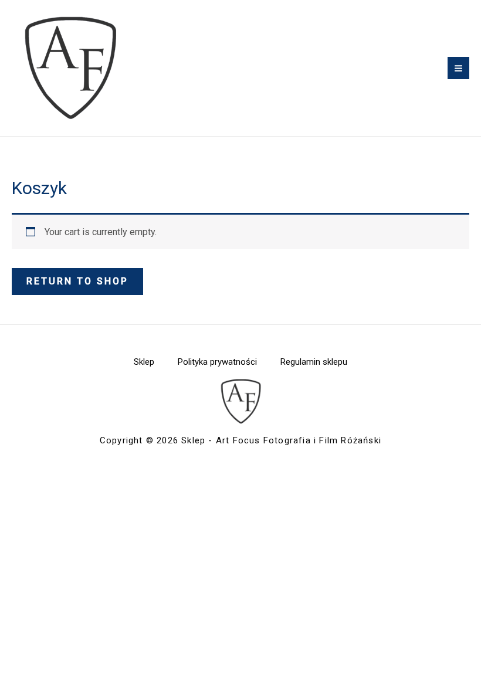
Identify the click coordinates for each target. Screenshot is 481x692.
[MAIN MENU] (458, 68)
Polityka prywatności (217, 362)
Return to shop (77, 281)
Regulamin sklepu (313, 362)
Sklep (144, 362)
